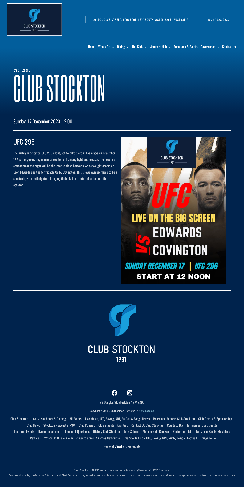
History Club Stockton (107, 431)
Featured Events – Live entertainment (38, 431)
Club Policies (87, 425)
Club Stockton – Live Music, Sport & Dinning (38, 418)
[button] (140, 19)
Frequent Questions (77, 431)
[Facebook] (114, 392)
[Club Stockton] (34, 19)
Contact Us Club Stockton (147, 425)
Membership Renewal (156, 431)
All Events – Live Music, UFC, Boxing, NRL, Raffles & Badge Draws (109, 418)
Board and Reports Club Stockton (174, 418)
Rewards (35, 437)
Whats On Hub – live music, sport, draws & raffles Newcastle (82, 437)
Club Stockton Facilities (113, 425)
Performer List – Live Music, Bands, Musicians (201, 431)
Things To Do (208, 437)
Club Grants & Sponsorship (215, 418)
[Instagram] (129, 392)
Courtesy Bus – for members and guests (192, 425)
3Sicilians (121, 446)
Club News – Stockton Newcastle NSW (51, 425)
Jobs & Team (131, 431)
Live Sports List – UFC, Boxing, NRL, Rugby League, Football (160, 437)
